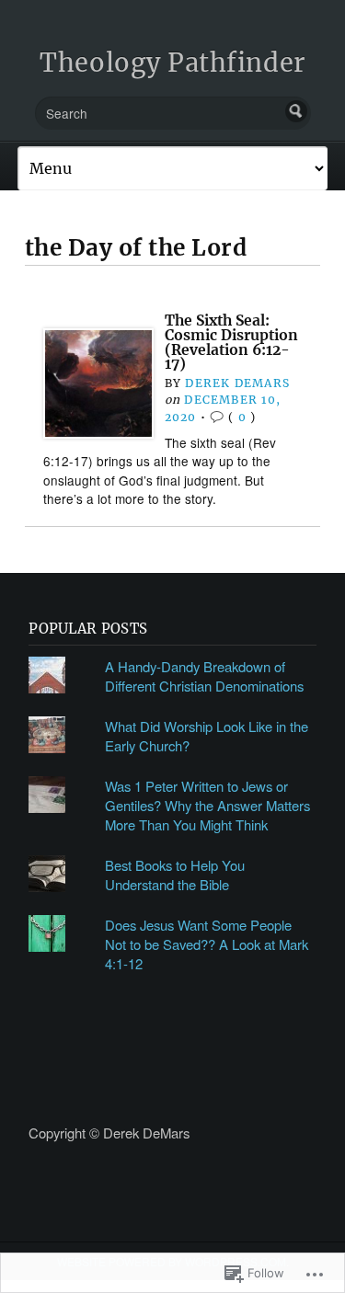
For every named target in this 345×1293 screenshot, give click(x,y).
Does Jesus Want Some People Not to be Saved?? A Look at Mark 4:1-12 (206, 944)
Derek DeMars (237, 383)
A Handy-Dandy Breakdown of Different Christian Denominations (204, 676)
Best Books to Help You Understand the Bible (175, 874)
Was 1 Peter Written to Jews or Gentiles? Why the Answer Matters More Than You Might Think (207, 805)
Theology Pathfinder (172, 62)
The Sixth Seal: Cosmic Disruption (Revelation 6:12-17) (231, 342)
